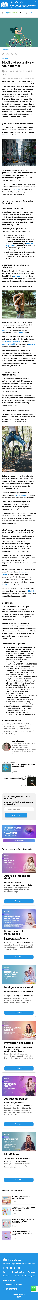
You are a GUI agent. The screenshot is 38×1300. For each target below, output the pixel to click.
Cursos (5, 1272)
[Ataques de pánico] (19, 1086)
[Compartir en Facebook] (11, 53)
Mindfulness (11, 1154)
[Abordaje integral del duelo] (19, 863)
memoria (31, 344)
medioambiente (24, 729)
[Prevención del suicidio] (19, 1030)
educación (23, 726)
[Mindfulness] (19, 1141)
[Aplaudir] (10, 74)
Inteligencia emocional (18, 987)
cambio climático (21, 495)
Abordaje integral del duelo (17, 877)
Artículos (31, 1272)
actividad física (18, 276)
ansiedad (7, 342)
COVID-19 (31, 591)
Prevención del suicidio (18, 1043)
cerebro (6, 724)
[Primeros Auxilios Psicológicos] (19, 919)
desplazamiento (9, 726)
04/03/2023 (28, 71)
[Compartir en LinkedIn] (15, 53)
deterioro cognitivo (9, 344)
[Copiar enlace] (3, 53)
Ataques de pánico (16, 1099)
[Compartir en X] (7, 53)
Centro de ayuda (28, 1276)
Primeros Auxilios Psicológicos (15, 933)
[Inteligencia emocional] (19, 974)
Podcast (16, 1276)
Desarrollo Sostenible (21, 724)
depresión (16, 342)
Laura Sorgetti (9, 71)
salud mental (8, 734)
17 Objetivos (14, 189)
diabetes (20, 332)
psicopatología (28, 731)
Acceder (34, 13)
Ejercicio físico (9, 729)
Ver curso (18, 901)
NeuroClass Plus (18, 1272)
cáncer (4, 330)
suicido (4, 584)
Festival (6, 1276)
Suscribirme (16, 815)
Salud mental (7, 59)
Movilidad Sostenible (11, 731)
